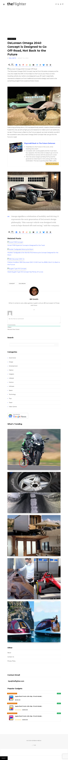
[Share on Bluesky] (43, 64)
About (9, 652)
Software (11, 386)
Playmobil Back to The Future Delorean (39, 143)
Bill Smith (12, 58)
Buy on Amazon (53, 163)
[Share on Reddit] (26, 64)
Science (11, 382)
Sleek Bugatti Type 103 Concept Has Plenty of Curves (25, 272)
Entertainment (13, 366)
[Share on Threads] (50, 64)
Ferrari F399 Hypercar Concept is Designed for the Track (26, 245)
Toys (10, 398)
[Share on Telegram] (36, 64)
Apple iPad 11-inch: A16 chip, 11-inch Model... (28, 696)
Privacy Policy (11, 661)
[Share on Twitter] (19, 64)
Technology (12, 394)
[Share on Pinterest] (23, 64)
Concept (12, 283)
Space (11, 390)
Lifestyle (11, 378)
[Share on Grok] (40, 64)
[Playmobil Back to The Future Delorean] (15, 147)
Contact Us (10, 657)
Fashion (11, 370)
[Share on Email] (33, 64)
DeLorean (22, 283)
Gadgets (11, 374)
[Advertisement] (34, 20)
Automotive (11, 38)
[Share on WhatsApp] (30, 64)
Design (11, 362)
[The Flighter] (18, 4)
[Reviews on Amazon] (18, 710)
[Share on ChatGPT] (47, 64)
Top (34, 745)
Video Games (13, 406)
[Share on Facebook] (16, 64)
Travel (10, 402)
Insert (4, 758)
